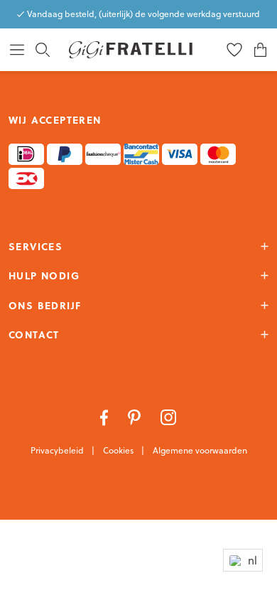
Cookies (119, 450)
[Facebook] (105, 416)
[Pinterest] (135, 416)
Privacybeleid (58, 450)
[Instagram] (169, 416)
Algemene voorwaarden (200, 450)
